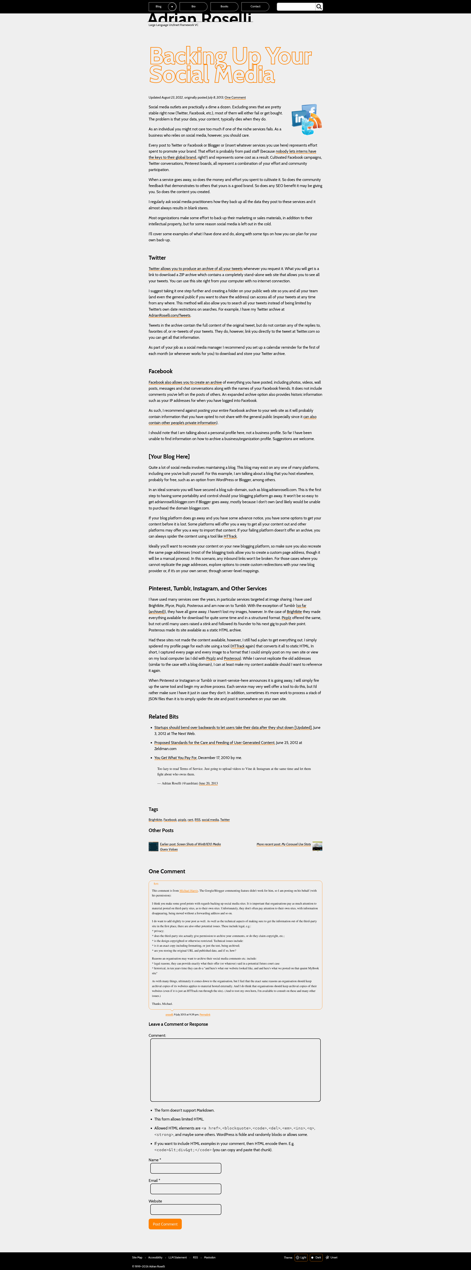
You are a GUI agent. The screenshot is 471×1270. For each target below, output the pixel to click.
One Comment (235, 97)
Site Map (137, 1257)
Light (303, 1257)
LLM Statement (178, 1257)
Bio (194, 6)
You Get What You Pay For (175, 757)
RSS (197, 820)
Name (155, 1160)
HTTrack (230, 536)
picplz (182, 820)
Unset (333, 1257)
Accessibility (155, 1257)
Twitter (225, 820)
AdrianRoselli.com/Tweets (169, 315)
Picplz (286, 617)
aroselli (169, 1014)
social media (210, 820)
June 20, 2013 (208, 783)
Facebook (170, 820)
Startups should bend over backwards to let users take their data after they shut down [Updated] (233, 727)
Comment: (157, 1035)
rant (190, 820)
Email (154, 1180)
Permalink (205, 1014)
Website (155, 1201)
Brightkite (294, 611)
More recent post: (284, 844)
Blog (158, 6)
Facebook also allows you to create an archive (185, 382)
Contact (255, 6)
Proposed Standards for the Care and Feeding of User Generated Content (214, 742)
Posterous (232, 658)
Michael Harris (189, 890)
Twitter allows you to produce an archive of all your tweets (196, 268)
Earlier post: (190, 846)
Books (224, 6)
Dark (318, 1257)
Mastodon (209, 1257)
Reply (156, 883)
